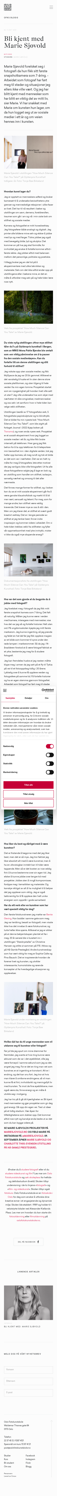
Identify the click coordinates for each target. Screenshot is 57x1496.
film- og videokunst (19, 1189)
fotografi (41, 1185)
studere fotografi (29, 1170)
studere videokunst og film (19, 1174)
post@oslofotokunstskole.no (17, 1448)
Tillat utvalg (28, 794)
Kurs (6, 1460)
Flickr (28, 1463)
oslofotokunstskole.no (28, 1220)
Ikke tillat (28, 803)
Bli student (9, 1463)
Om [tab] (46, 698)
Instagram (30, 1460)
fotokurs (8, 1193)
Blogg (28, 1467)
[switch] (50, 755)
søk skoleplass (33, 1177)
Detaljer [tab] (28, 698)
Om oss (7, 1467)
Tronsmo (8, 432)
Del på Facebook (28, 1242)
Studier (7, 1456)
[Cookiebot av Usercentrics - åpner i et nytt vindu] (42, 690)
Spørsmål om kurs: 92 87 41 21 (17, 1444)
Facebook (30, 1456)
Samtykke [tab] (10, 698)
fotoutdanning (16, 1217)
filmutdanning (37, 1217)
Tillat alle (28, 785)
